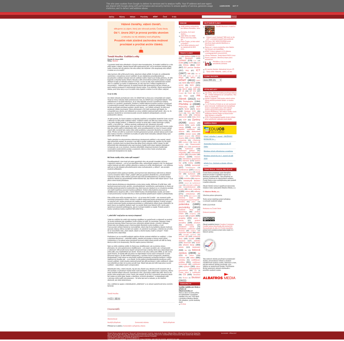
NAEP (198, 80)
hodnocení (189, 149)
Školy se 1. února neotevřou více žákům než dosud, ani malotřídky (219, 48)
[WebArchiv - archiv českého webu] (209, 251)
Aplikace (187, 56)
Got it (235, 6)
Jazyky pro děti (192, 76)
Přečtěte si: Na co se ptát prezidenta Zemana (222, 62)
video (192, 257)
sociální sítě (183, 236)
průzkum (197, 223)
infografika (182, 153)
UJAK (185, 115)
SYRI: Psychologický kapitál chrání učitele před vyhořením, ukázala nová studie (220, 118)
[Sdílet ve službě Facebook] (116, 298)
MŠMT (155, 17)
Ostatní (181, 93)
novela (181, 189)
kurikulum (191, 174)
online (181, 196)
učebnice (182, 258)
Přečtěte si (185, 104)
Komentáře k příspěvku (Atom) (134, 326)
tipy (186, 250)
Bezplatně (189, 58)
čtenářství (196, 275)
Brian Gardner (120, 339)
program (182, 216)
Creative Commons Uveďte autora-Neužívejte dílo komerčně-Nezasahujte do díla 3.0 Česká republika (218, 226)
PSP (198, 99)
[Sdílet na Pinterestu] (119, 298)
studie (198, 243)
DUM (181, 63)
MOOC (181, 78)
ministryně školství (191, 181)
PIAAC (190, 93)
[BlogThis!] (111, 298)
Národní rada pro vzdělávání (189, 87)
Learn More (225, 6)
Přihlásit (232, 333)
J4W (177, 339)
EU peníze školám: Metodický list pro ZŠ (219, 69)
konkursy (197, 170)
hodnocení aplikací (187, 151)
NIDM (184, 83)
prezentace (183, 212)
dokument (196, 131)
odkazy (197, 191)
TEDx (189, 113)
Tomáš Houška (113, 294)
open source (193, 196)
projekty (182, 218)
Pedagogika (188, 101)
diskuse (181, 131)
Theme (110, 339)
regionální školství (185, 233)
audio (193, 125)
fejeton (195, 142)
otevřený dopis (186, 198)
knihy (181, 165)
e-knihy (192, 138)
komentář (196, 165)
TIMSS (197, 113)
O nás (174, 17)
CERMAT (183, 60)
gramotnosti (196, 147)
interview (185, 161)
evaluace (186, 142)
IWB (188, 74)
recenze (182, 231)
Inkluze (132, 17)
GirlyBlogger (160, 339)
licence (181, 176)
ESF (198, 65)
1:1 (180, 56)
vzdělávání (196, 264)
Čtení (165, 17)
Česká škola (112, 333)
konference (183, 170)
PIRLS (198, 93)
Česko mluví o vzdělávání (189, 272)
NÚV (192, 85)
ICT (198, 70)
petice (194, 201)
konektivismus (190, 167)
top (199, 253)
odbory (187, 191)
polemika (184, 204)
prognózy (193, 213)
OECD (184, 89)
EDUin (186, 65)
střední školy (188, 245)
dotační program (184, 136)
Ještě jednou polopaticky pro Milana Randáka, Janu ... (190, 28)
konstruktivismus (186, 172)
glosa (186, 147)
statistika (197, 241)
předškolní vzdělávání (187, 229)
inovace (197, 157)
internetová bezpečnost (191, 159)
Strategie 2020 (190, 111)
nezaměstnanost (189, 187)
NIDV (192, 83)
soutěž (191, 238)
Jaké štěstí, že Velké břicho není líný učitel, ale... (189, 38)
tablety (181, 247)
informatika (193, 154)
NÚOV (181, 85)
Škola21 (185, 278)
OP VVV (192, 91)
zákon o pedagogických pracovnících (189, 269)
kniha (190, 163)
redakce (193, 230)
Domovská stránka (142, 322)
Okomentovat (112, 319)
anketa (181, 125)
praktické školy (186, 210)
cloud (194, 127)
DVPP (191, 63)
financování (195, 144)
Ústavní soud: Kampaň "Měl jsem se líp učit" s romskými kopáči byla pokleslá (220, 38)
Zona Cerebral (145, 339)
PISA (186, 96)
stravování (187, 243)
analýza (192, 123)
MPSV (193, 78)
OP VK (181, 91)
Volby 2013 (196, 117)
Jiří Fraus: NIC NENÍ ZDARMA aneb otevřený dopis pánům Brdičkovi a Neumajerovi (218, 43)
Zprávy (111, 17)
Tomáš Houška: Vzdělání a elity (123, 56)
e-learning (182, 140)
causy (181, 127)
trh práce (189, 255)
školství (115, 61)
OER (194, 89)
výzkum (186, 266)
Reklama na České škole (212, 208)
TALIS (181, 113)
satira (198, 233)
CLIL (194, 60)
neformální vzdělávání (193, 185)
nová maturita (194, 189)
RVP (198, 107)
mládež (186, 183)
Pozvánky (144, 17)
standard (182, 241)
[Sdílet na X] (113, 298)
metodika (187, 178)
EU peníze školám (192, 67)
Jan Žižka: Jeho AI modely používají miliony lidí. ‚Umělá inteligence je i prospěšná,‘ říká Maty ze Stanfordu (220, 95)
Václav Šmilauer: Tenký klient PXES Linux (220, 55)
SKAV (198, 109)
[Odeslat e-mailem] (108, 298)
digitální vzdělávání (187, 129)
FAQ (187, 70)
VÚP (184, 120)
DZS (198, 63)
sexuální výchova (189, 234)
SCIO (186, 109)
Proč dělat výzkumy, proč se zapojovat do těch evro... (190, 47)
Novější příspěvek (114, 322)
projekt (192, 216)
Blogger (224, 333)
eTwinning (196, 140)
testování (196, 247)
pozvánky (184, 207)
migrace (197, 178)
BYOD (198, 56)
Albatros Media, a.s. (212, 192)
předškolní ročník (186, 227)
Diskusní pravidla (209, 212)
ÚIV (195, 270)
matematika (195, 176)
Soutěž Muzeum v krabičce (226, 26)
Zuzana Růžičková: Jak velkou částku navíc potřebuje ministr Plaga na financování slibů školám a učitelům (220, 113)
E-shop (183, 304)
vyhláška (182, 260)
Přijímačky (183, 107)
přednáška (189, 225)
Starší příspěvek (169, 322)
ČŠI (184, 274)
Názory (122, 17)
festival (181, 144)
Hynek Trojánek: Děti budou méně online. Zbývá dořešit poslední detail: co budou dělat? (220, 100)
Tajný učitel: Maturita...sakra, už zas (219, 72)
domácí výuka (191, 134)
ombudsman (190, 194)
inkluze (182, 157)
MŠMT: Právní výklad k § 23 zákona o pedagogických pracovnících (218, 52)
